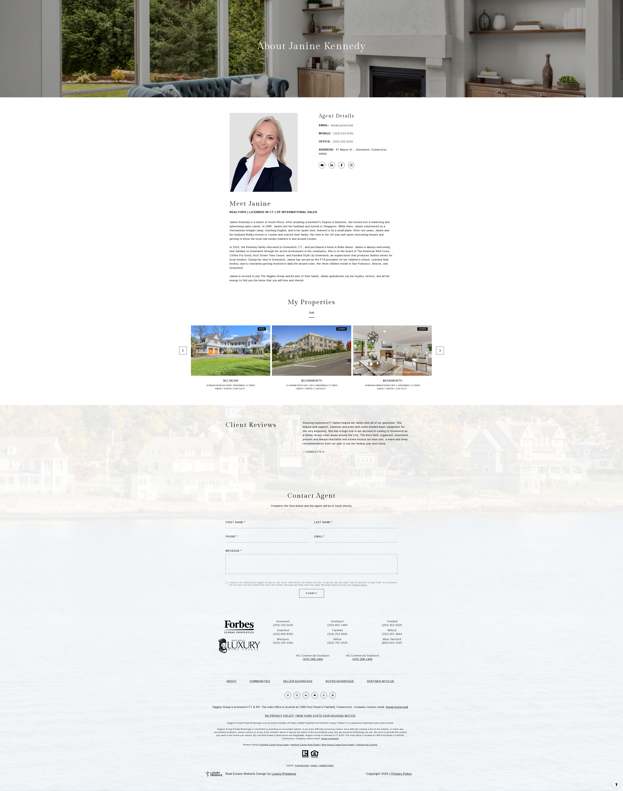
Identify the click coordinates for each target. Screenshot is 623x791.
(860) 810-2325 (392, 642)
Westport (283, 639)
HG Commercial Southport (313, 655)
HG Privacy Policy (279, 715)
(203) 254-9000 (337, 634)
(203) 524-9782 (343, 133)
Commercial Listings (367, 745)
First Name (234, 522)
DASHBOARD (302, 766)
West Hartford (392, 639)
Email (318, 536)
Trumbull (392, 621)
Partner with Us (380, 681)
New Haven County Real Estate (338, 745)
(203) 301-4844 (392, 634)
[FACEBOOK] (341, 165)
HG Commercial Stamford (362, 655)
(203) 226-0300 (283, 642)
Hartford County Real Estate (305, 745)
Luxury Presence (284, 773)
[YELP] (323, 695)
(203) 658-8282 (283, 634)
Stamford (283, 630)
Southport (337, 621)
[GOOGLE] (332, 695)
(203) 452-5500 (392, 625)
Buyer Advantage (340, 681)
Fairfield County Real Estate (274, 745)
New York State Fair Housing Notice (326, 715)
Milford (392, 630)
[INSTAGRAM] (351, 165)
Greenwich (283, 621)
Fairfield (337, 630)
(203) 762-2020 (337, 642)
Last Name (322, 522)
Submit (311, 593)
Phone (231, 536)
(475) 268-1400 (313, 659)
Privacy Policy (360, 585)
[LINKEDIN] (332, 165)
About (231, 681)
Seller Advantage (298, 681)
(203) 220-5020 (343, 141)
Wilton (337, 639)
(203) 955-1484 (337, 625)
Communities (260, 681)
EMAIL (314, 766)
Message (233, 550)
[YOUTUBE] (322, 165)
